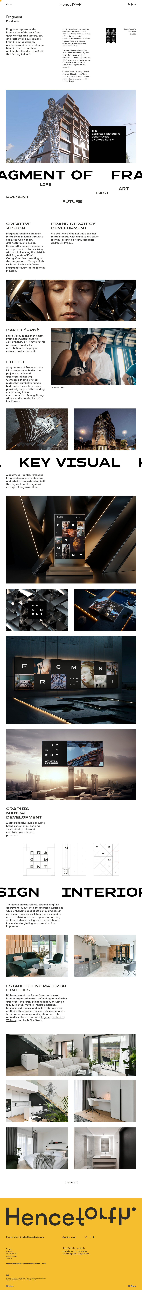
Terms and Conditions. (12, 1278)
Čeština (132, 1286)
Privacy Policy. (22, 1278)
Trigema (133, 34)
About (9, 4)
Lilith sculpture (15, 370)
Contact (10, 1286)
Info (7, 1275)
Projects (132, 4)
